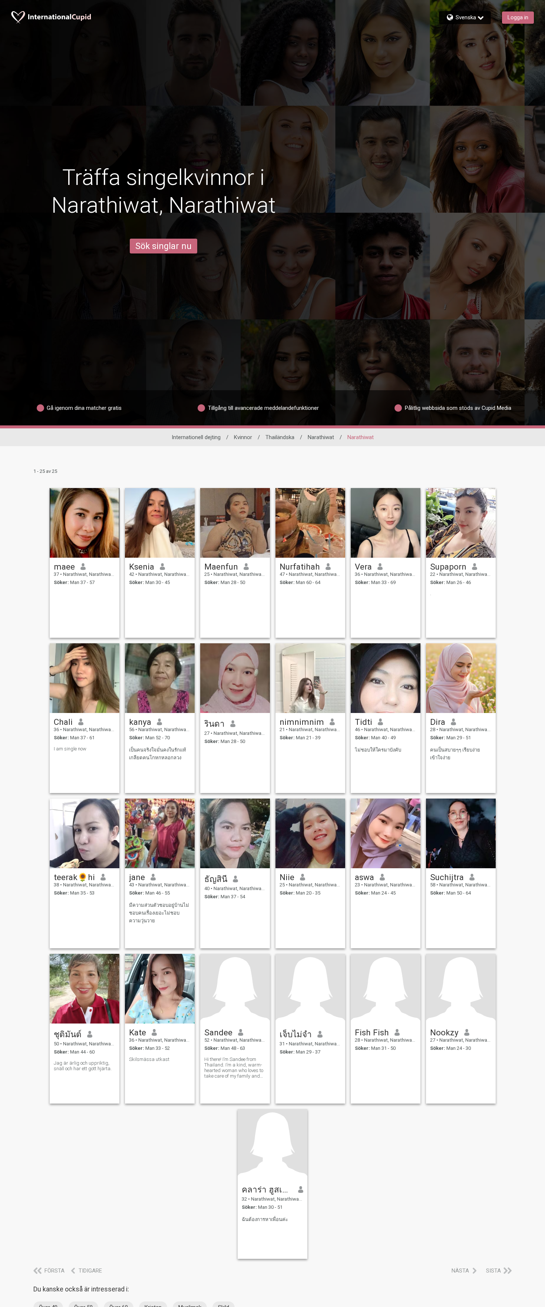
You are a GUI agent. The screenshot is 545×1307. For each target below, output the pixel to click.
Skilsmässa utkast (149, 1059)
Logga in (518, 17)
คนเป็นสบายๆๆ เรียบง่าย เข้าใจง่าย (455, 753)
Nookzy (444, 1032)
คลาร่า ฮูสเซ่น (267, 1189)
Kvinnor (243, 437)
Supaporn (448, 566)
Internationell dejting (196, 437)
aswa (364, 877)
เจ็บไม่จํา (296, 1034)
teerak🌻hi (74, 877)
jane (137, 877)
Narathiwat (321, 437)
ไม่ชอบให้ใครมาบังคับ (378, 750)
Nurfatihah (300, 566)
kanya (140, 722)
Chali (63, 722)
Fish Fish (372, 1032)
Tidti (363, 722)
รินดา (214, 724)
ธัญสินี (215, 879)
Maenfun (221, 566)
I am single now (70, 749)
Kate (137, 1032)
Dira (437, 722)
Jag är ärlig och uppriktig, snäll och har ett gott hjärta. (83, 1065)
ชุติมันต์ (68, 1034)
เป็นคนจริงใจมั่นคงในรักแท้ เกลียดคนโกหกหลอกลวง (157, 753)
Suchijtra (447, 877)
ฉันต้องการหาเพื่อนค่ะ (265, 1219)
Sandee (218, 1032)
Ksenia (141, 566)
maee (64, 566)
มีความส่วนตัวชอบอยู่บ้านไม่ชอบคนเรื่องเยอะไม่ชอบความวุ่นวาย (159, 912)
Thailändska (279, 437)
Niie (287, 877)
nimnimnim (302, 722)
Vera (363, 566)
